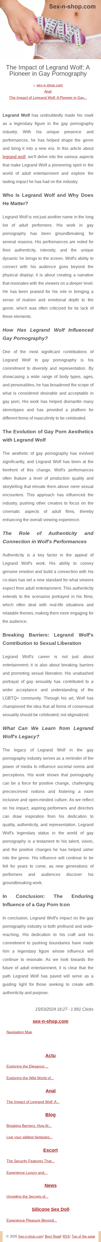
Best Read (53, 1236)
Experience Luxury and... (26, 1172)
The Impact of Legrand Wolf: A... (33, 1102)
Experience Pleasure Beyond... (31, 1220)
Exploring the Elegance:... (27, 1066)
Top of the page (83, 1236)
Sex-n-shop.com (30, 1236)
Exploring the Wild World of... (30, 1078)
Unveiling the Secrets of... (27, 1196)
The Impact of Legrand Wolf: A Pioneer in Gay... (48, 97)
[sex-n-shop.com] (50, 29)
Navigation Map (19, 1032)
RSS (66, 1236)
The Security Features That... (30, 1161)
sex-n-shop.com (50, 85)
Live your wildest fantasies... (29, 1137)
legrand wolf (14, 157)
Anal (48, 91)
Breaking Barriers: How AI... (29, 1126)
